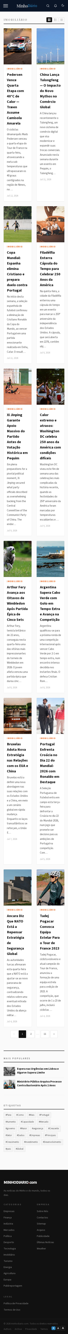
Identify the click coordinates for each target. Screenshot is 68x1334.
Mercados (9, 1230)
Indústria (8, 1224)
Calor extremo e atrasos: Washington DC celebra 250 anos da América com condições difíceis (50, 436)
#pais (8, 1149)
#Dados (20, 1135)
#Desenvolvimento (52, 1142)
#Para (8, 1115)
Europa (7, 1279)
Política (8, 1236)
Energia (8, 1267)
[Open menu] (5, 5)
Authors (7, 1329)
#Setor (9, 1135)
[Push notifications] (55, 5)
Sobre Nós (42, 1211)
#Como (20, 1115)
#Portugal (44, 1115)
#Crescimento (12, 1142)
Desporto (9, 1242)
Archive (18, 1329)
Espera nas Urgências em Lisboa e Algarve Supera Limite (38, 1071)
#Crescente (53, 1128)
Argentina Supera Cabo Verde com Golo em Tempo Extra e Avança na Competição (50, 603)
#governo (10, 1128)
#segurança (37, 1128)
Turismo (8, 1261)
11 (45, 1034)
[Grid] (49, 19)
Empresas (9, 1211)
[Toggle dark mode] (63, 6)
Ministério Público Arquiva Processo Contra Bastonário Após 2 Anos (39, 1083)
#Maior (23, 1128)
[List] (55, 19)
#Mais (31, 1115)
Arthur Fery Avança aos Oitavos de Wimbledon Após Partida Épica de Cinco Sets (17, 603)
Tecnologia (10, 1248)
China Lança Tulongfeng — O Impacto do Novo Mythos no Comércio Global (50, 91)
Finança (8, 1217)
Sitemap (41, 1224)
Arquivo (41, 1230)
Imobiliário (15, 68)
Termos (44, 1329)
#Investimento (31, 1142)
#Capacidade (27, 1121)
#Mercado (43, 1121)
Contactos (42, 1217)
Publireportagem (13, 1286)
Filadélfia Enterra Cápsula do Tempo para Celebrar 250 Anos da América (50, 269)
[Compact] (61, 19)
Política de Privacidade (16, 1303)
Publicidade (43, 1236)
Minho (27, 6)
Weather (41, 1248)
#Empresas (34, 1135)
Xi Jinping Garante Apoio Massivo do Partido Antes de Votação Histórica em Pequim (17, 436)
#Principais (50, 1135)
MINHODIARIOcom (20, 1182)
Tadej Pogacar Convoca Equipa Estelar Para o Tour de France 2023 (50, 932)
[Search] (47, 5)
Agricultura (9, 1273)
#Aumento (11, 1121)
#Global (19, 1149)
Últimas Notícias (45, 1242)
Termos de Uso (12, 1310)
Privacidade (31, 1329)
